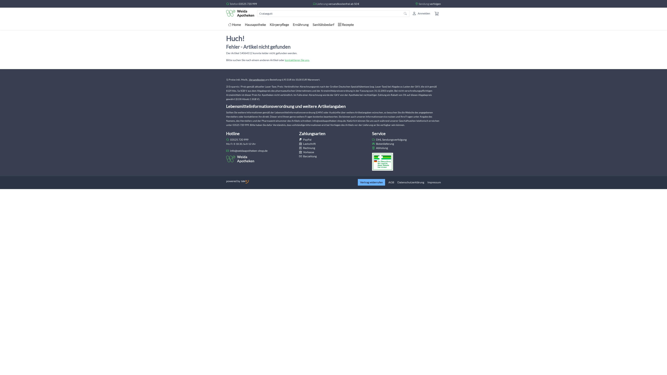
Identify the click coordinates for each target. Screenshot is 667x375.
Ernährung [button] (301, 25)
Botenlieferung (385, 143)
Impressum (434, 182)
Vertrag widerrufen (371, 182)
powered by (233, 181)
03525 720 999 (248, 3)
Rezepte (347, 25)
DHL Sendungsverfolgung (391, 139)
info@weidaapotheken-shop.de (248, 150)
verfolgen (435, 3)
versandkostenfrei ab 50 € (343, 3)
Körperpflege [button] (279, 25)
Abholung (382, 147)
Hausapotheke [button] (255, 25)
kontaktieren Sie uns (297, 60)
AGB (391, 182)
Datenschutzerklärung (410, 182)
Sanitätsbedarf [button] (323, 25)
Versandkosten (257, 79)
